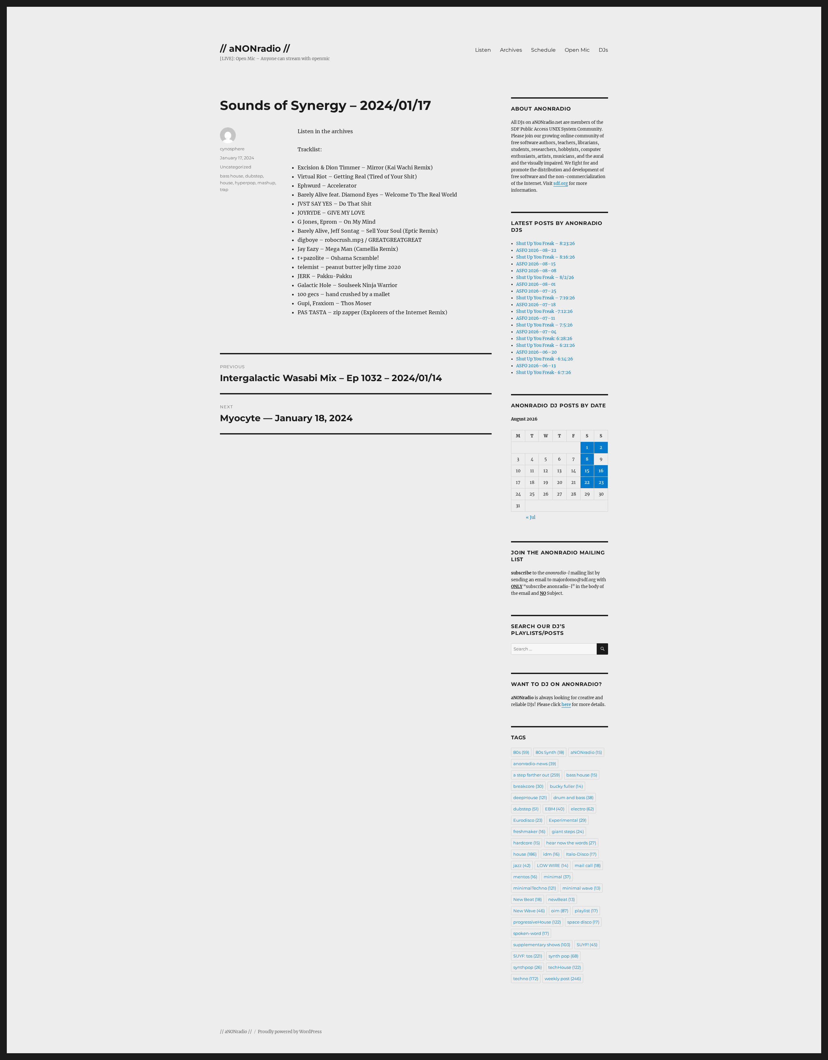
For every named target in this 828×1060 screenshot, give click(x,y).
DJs (603, 50)
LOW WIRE (552, 865)
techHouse (564, 967)
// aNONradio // (255, 48)
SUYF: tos (527, 955)
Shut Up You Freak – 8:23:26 (545, 243)
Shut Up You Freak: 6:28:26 (544, 338)
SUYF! (587, 944)
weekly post (563, 978)
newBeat (561, 899)
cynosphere (232, 148)
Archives (511, 50)
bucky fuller (566, 786)
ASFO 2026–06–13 (536, 366)
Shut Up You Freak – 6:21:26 (545, 345)
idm (551, 854)
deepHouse (530, 797)
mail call (588, 865)
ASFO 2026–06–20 (536, 352)
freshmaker (529, 831)
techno (525, 978)
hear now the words (571, 842)
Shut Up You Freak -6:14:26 (544, 359)
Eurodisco (527, 820)
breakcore (528, 786)
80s (521, 752)
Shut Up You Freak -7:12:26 (544, 311)
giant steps (568, 831)
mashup (266, 182)
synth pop (563, 955)
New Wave (529, 910)
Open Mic (577, 50)
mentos (525, 876)
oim (559, 910)
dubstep (254, 175)
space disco (583, 922)
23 (601, 482)
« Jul (530, 517)
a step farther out (536, 774)
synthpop (527, 967)
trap (224, 189)
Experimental (567, 820)
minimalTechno (534, 888)
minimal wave (581, 888)
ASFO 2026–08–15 (536, 264)
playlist (586, 910)
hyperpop (245, 182)
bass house (231, 175)
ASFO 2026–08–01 (536, 284)
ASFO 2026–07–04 (536, 332)
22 (587, 482)
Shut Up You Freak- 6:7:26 (543, 372)
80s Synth (550, 752)
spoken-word (531, 933)
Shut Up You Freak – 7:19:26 (545, 298)
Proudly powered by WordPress (290, 1031)
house (226, 182)
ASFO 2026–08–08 (536, 270)
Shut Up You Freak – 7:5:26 (544, 325)
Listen (483, 50)
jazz (521, 865)
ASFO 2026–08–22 (536, 250)
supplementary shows (541, 944)
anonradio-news (534, 763)
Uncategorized (235, 166)
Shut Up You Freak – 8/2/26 (545, 277)
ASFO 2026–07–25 (536, 291)
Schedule (543, 50)
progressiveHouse (537, 922)
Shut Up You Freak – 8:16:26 (545, 257)
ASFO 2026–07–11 (535, 318)
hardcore (526, 842)
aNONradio (586, 752)
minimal (557, 876)
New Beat (527, 899)
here (566, 704)
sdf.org (560, 183)
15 (587, 471)
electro (582, 808)
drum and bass (573, 797)
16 (601, 471)
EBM (554, 808)
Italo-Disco (581, 854)
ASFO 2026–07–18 (536, 304)
